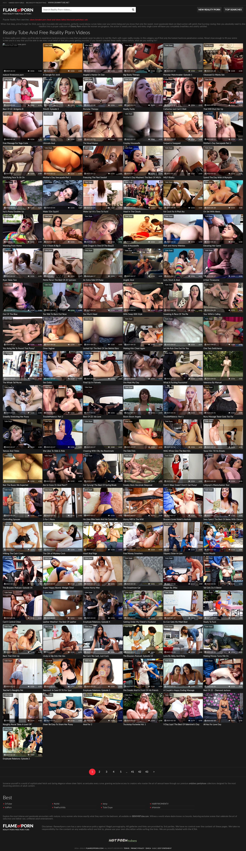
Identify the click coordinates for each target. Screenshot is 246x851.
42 (139, 772)
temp (105, 804)
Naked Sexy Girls (16, 3)
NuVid (56, 804)
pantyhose (79, 20)
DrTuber (8, 804)
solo (86, 20)
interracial (70, 20)
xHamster (156, 808)
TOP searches (233, 10)
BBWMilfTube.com (140, 816)
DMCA (148, 848)
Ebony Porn (76, 27)
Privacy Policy (137, 848)
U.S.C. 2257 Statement (162, 848)
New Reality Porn (209, 10)
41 (132, 772)
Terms (126, 848)
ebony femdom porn (38, 20)
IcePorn (8, 808)
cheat (49, 20)
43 (146, 772)
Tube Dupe (48, 45)
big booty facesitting (36, 3)
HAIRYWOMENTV (160, 804)
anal (53, 20)
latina (63, 20)
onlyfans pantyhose (197, 784)
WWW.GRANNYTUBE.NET (58, 3)
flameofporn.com (94, 848)
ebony (58, 20)
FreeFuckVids (59, 808)
